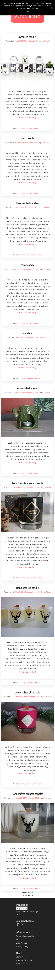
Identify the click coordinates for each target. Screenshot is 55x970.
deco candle (27, 138)
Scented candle (27, 36)
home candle (28, 265)
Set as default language (27, 911)
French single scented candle (27, 483)
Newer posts (27, 895)
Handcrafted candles (27, 203)
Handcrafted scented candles (27, 793)
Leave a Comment (34, 128)
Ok (27, 12)
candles (27, 333)
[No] (52, 8)
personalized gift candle (27, 692)
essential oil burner (27, 388)
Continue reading (27, 117)
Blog (23, 128)
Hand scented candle (27, 587)
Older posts (27, 892)
